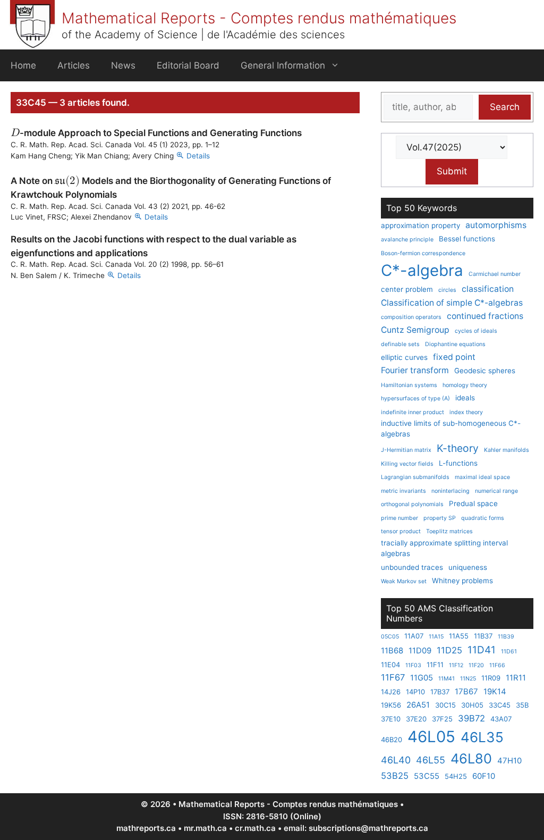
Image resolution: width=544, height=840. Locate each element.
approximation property (420, 225)
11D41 (482, 650)
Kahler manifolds (506, 450)
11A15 (436, 636)
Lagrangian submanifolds (415, 477)
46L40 (396, 760)
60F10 (483, 776)
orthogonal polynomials (412, 504)
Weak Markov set (404, 581)
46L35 (482, 737)
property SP (439, 518)
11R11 (516, 678)
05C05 (390, 636)
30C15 (445, 705)
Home (23, 65)
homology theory (465, 385)
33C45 (500, 705)
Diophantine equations (455, 344)
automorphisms (495, 225)
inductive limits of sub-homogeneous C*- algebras (451, 428)
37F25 (442, 719)
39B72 (471, 718)
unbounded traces (412, 567)
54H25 (456, 776)
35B (522, 705)
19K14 (494, 691)
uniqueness (467, 567)
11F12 (456, 665)
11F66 (497, 665)
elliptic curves (404, 357)
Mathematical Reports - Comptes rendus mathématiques (259, 18)
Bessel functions (467, 238)
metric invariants (403, 491)
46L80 (471, 758)
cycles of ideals (476, 330)
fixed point (454, 357)
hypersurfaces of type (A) (415, 398)
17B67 (466, 691)
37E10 (391, 719)
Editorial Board (188, 65)
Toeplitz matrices (449, 531)
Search (505, 107)
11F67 (393, 677)
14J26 (391, 691)
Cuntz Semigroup (415, 330)
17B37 (439, 691)
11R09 (490, 678)
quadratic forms (482, 518)
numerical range (496, 491)
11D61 (509, 651)
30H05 (472, 705)
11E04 (390, 664)
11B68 (392, 650)
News (123, 65)
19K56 (391, 705)
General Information (283, 65)
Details (198, 156)
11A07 (413, 636)
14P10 (415, 691)
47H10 (509, 760)
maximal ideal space (482, 477)
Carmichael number (495, 274)
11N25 (468, 678)
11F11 (435, 664)
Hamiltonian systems (409, 385)
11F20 (476, 665)
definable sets (400, 344)
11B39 (506, 636)
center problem (407, 289)
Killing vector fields (407, 463)
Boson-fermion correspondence (423, 253)
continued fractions (485, 316)
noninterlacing (450, 491)
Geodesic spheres (484, 370)
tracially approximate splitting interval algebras (444, 548)
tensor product (401, 531)
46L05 (431, 736)
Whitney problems (462, 580)
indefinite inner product (412, 412)
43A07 (501, 719)
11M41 (446, 678)
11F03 (413, 665)
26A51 (418, 705)
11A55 (459, 636)
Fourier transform (415, 370)
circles (447, 290)
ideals (465, 397)
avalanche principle (407, 239)
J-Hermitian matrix (406, 450)
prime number (399, 518)
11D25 (449, 650)
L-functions (458, 463)
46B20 (391, 739)
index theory (466, 412)
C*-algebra (422, 270)
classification (488, 289)
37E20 (416, 719)
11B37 (483, 636)
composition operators (411, 317)
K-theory (458, 448)
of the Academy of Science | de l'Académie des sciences (203, 34)
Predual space (473, 503)
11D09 (420, 650)
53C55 (426, 776)
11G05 (421, 678)
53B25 (395, 775)
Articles (73, 65)
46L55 (430, 760)
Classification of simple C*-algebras (452, 303)
